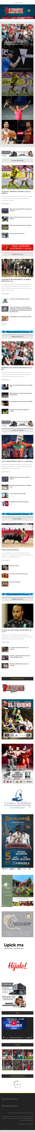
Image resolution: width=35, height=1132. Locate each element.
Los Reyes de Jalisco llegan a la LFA (19, 299)
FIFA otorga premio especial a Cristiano (17, 461)
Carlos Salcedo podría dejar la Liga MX (20, 225)
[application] (17, 1028)
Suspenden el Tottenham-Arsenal (19, 501)
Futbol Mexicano (17, 160)
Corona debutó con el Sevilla (18, 493)
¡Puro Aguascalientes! (10, 550)
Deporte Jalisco (17, 254)
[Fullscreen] (31, 1038)
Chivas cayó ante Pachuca (17, 233)
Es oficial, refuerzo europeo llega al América (17, 92)
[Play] (4, 1038)
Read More (5, 203)
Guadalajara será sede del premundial (20, 316)
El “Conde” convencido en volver (19, 573)
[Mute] (28, 1038)
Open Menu (29, 10)
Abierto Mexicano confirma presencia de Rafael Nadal (17, 116)
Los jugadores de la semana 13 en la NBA (17, 140)
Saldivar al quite (14, 565)
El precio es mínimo (15, 582)
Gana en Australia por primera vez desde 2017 (17, 69)
